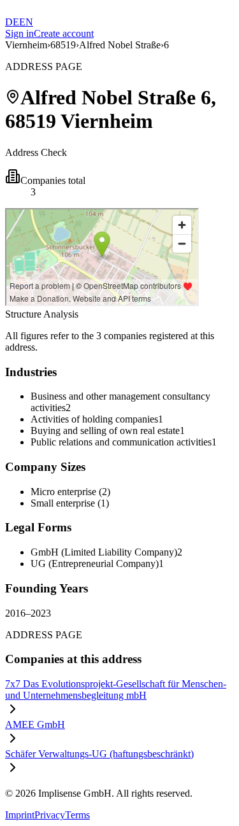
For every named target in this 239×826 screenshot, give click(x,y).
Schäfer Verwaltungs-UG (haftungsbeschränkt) (99, 753)
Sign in (19, 33)
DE (12, 22)
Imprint (19, 814)
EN (26, 22)
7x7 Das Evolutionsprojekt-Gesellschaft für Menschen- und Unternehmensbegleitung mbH (115, 689)
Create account (64, 33)
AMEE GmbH (35, 724)
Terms (77, 814)
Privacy (49, 814)
